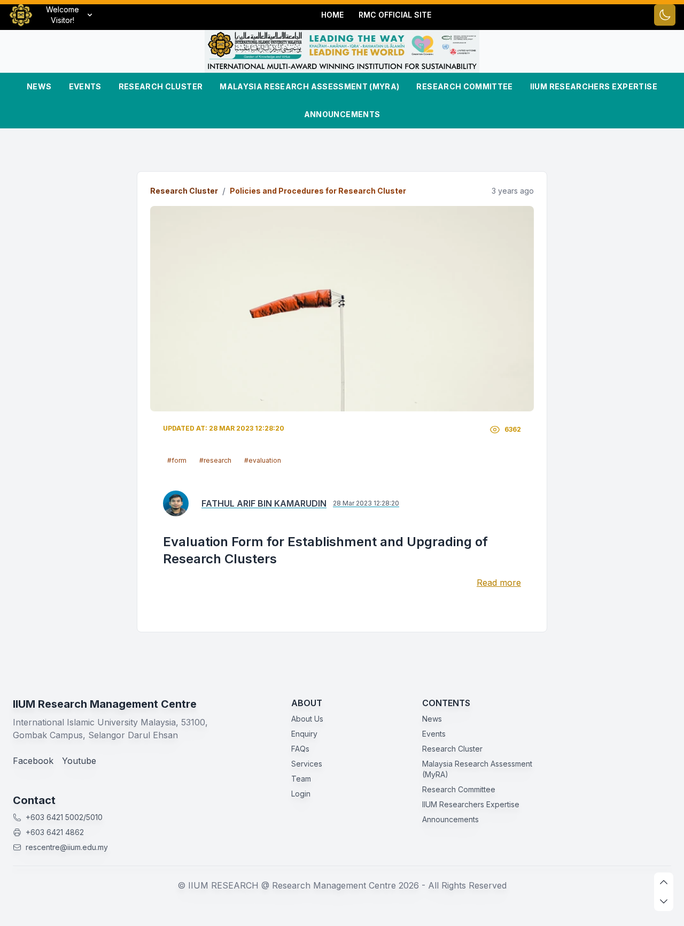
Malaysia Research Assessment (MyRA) (309, 86)
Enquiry (304, 733)
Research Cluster (161, 86)
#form (176, 460)
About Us (307, 718)
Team (301, 778)
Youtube (79, 760)
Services (306, 763)
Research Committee (464, 86)
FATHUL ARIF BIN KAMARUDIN (264, 503)
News (39, 86)
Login (300, 793)
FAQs (300, 748)
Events (85, 86)
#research (215, 460)
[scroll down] (663, 901)
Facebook (33, 760)
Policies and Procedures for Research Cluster (318, 190)
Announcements (342, 114)
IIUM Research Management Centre (105, 704)
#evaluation (262, 460)
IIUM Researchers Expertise (593, 86)
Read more (499, 582)
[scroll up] (663, 882)
